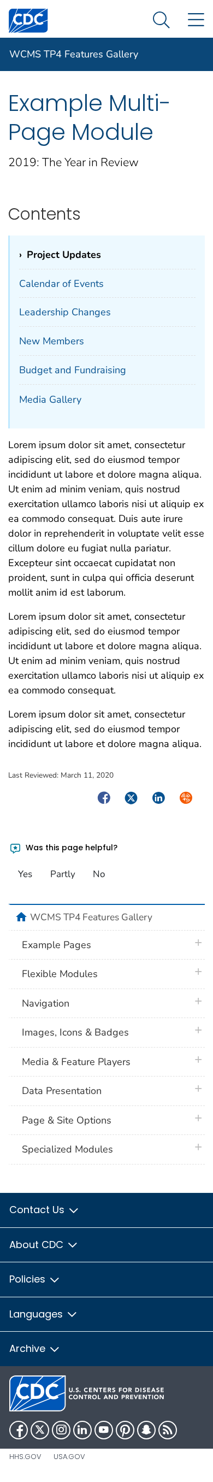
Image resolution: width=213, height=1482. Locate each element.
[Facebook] (18, 1430)
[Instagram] (61, 1430)
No (99, 874)
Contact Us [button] (38, 1209)
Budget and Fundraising (72, 370)
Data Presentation (62, 1090)
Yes (25, 874)
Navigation (45, 1003)
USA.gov (69, 1456)
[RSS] (167, 1430)
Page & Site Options (66, 1120)
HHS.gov (25, 1456)
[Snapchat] (146, 1430)
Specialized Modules (67, 1149)
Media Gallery (50, 399)
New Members (51, 341)
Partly (62, 874)
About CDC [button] (37, 1244)
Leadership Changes (65, 312)
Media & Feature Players (76, 1061)
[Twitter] (40, 1430)
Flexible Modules (60, 973)
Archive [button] (28, 1348)
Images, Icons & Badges (75, 1032)
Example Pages (56, 944)
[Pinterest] (125, 1430)
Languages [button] (37, 1314)
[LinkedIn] (82, 1430)
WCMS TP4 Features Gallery (73, 54)
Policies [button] (28, 1279)
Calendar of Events (61, 283)
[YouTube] (103, 1430)
